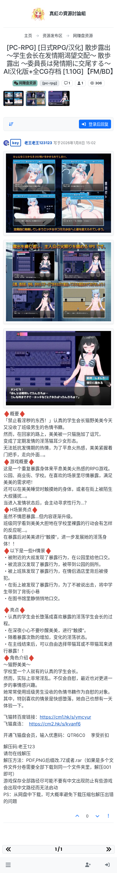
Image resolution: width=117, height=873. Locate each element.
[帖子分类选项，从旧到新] (11, 124)
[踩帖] (97, 815)
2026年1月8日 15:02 (78, 142)
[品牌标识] (38, 14)
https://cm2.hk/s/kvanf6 (55, 724)
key (15, 142)
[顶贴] (77, 815)
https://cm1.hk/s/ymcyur (65, 717)
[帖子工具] (109, 815)
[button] (8, 865)
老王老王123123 (38, 142)
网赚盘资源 (27, 83)
